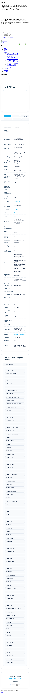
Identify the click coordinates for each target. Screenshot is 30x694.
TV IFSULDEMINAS (11, 474)
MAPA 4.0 (6, 52)
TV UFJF (8, 518)
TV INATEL (9, 477)
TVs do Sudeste (9, 364)
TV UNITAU (9, 598)
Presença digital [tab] (24, 116)
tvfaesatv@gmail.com (19, 334)
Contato (6, 71)
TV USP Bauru (10, 612)
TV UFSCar (9, 528)
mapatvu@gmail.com (8, 37)
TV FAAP (8, 437)
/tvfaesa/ (16, 212)
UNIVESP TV (9, 655)
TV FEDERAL (9, 457)
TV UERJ (8, 511)
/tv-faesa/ (16, 135)
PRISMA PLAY (10, 400)
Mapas (5, 50)
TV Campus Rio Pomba (12, 427)
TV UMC (8, 534)
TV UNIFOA (9, 571)
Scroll (2, 692)
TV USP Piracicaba (11, 615)
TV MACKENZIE (10, 481)
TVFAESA (9, 447)
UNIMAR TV (9, 642)
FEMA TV (8, 387)
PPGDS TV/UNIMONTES (12, 397)
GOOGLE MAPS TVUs (13, 57)
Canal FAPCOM (10, 370)
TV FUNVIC (9, 467)
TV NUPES (9, 484)
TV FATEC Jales (10, 450)
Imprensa (6, 70)
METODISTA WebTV (11, 390)
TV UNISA (9, 585)
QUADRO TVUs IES (12, 63)
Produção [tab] (8, 119)
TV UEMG (9, 508)
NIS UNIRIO (9, 393)
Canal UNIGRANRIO (11, 373)
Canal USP (9, 377)
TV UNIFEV (9, 568)
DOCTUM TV (9, 380)
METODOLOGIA (11, 64)
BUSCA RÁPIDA (11, 56)
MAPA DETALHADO (12, 53)
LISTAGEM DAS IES (12, 61)
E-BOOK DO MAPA (12, 60)
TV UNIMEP (9, 578)
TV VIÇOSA (9, 625)
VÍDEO (9, 67)
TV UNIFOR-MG (10, 575)
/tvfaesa (16, 209)
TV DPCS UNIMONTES (12, 434)
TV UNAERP (9, 538)
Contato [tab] (26, 119)
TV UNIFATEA (10, 561)
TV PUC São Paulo (11, 498)
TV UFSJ (8, 531)
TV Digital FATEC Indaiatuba (13, 430)
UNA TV (8, 635)
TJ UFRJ (8, 410)
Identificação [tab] (8, 116)
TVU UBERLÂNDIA (11, 501)
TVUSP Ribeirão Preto (11, 618)
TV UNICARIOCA (11, 555)
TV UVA (8, 622)
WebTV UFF (9, 659)
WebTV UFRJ (9, 662)
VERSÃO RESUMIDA (13, 54)
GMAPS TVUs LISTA (12, 59)
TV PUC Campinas (11, 491)
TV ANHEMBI (10, 420)
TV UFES (8, 514)
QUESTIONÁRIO (11, 65)
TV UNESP (9, 541)
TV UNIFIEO (9, 565)
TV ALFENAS (9, 417)
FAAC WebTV (9, 383)
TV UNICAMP (10, 551)
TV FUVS (8, 471)
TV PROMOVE (10, 487)
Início (5, 48)
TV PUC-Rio (9, 494)
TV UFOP (8, 524)
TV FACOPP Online (11, 440)
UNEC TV (8, 639)
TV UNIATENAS (10, 548)
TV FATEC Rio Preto (11, 454)
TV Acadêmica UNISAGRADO (14, 414)
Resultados (6, 68)
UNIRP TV (9, 645)
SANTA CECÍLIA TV (11, 407)
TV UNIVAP (9, 605)
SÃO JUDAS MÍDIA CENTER (13, 403)
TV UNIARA (9, 545)
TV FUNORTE (10, 464)
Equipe (5, 49)
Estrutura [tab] (17, 119)
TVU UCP (8, 504)
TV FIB (8, 461)
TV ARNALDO (10, 424)
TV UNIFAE (9, 558)
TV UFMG (9, 521)
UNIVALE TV (9, 652)
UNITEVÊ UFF (10, 649)
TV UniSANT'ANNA (11, 588)
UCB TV (8, 632)
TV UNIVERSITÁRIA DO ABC (14, 608)
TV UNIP (8, 581)
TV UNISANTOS (10, 592)
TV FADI (8, 444)
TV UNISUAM (10, 595)
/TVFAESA (17, 201)
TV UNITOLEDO (10, 602)
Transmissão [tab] (16, 116)
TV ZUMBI (9, 629)
